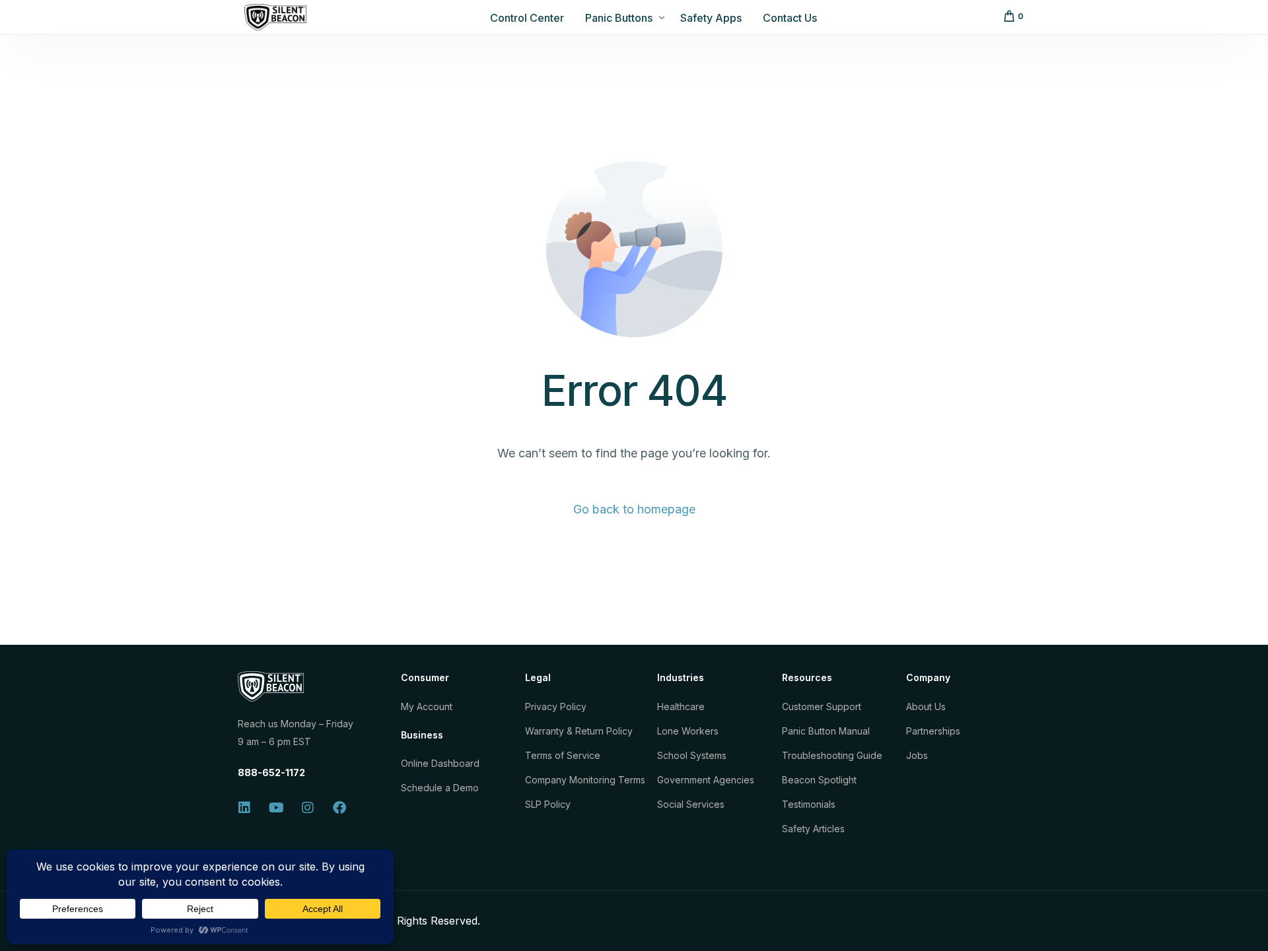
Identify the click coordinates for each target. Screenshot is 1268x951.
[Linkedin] (244, 808)
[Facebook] (339, 808)
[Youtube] (276, 808)
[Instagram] (308, 808)
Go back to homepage (634, 509)
